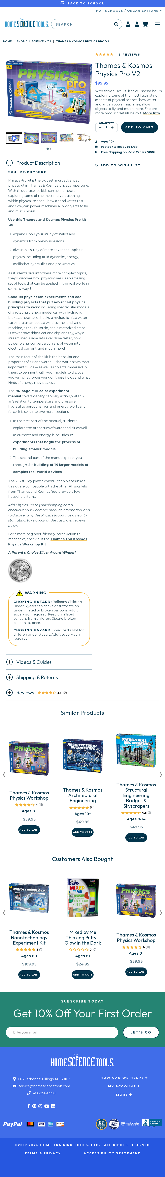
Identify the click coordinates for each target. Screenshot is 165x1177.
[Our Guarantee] (101, 1124)
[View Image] (31, 140)
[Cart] (145, 24)
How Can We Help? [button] (122, 1078)
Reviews (43, 693)
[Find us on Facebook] (28, 1106)
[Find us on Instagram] (40, 1106)
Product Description (38, 163)
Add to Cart (29, 829)
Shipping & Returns (37, 677)
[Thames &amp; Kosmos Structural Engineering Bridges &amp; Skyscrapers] (136, 752)
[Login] (137, 25)
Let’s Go (141, 1032)
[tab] (47, 149)
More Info (151, 113)
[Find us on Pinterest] (34, 1106)
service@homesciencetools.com (44, 1086)
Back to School (85, 3)
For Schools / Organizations (128, 10)
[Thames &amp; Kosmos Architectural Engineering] (82, 757)
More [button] (122, 1094)
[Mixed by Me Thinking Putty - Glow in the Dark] (82, 899)
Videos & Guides (34, 662)
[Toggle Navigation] (157, 24)
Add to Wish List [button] (120, 165)
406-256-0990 (44, 1093)
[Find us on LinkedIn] (53, 1106)
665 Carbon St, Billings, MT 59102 (44, 1079)
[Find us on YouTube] (46, 1106)
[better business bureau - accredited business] (152, 1123)
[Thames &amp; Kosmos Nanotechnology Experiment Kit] (29, 899)
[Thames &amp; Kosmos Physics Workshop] (29, 760)
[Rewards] (128, 25)
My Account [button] (122, 1086)
